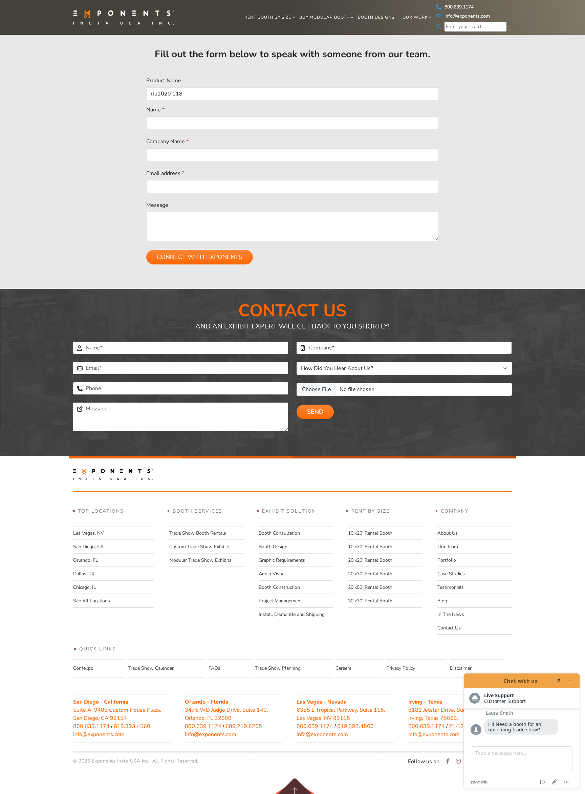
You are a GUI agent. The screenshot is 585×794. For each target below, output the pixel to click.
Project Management (280, 601)
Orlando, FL (85, 560)
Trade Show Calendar (151, 668)
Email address (165, 173)
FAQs (214, 668)
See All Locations (91, 601)
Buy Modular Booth (324, 17)
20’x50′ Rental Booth (370, 587)
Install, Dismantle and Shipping (292, 614)
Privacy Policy (400, 668)
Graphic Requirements (282, 560)
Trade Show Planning (278, 668)
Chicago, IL (84, 587)
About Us (447, 533)
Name (155, 109)
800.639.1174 (458, 7)
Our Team (447, 546)
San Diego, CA (88, 546)
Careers (343, 668)
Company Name (167, 141)
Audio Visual (272, 574)
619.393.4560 (132, 726)
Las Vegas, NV (88, 533)
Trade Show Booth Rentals (197, 533)
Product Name (163, 80)
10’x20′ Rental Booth (370, 533)
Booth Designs (376, 17)
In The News (450, 614)
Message (157, 205)
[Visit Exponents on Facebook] (448, 761)
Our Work (415, 17)
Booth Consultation (279, 533)
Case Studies (451, 574)
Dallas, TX (83, 574)
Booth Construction (279, 587)
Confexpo (83, 668)
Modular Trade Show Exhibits (200, 560)
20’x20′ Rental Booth (370, 560)
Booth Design (273, 546)
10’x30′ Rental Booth (370, 546)
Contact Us (449, 628)
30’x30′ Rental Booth (370, 601)
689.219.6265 (243, 726)
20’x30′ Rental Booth (370, 574)
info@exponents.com (466, 16)
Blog (442, 601)
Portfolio (446, 560)
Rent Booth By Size (267, 17)
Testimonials (450, 587)
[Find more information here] (521, 731)
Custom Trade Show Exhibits (200, 546)
